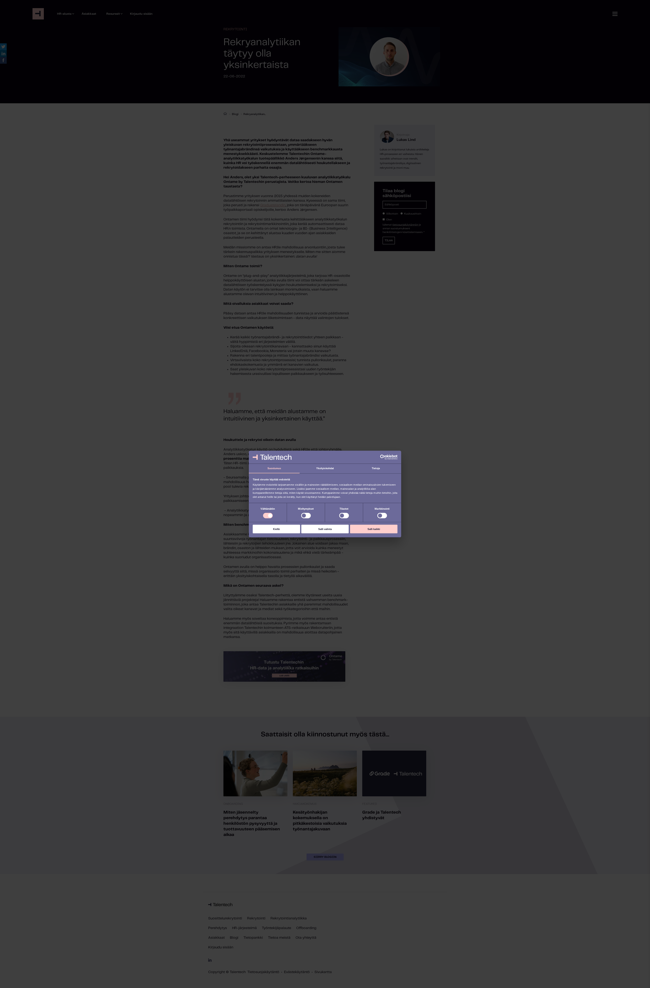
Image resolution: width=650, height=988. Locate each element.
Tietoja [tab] (376, 468)
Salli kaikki (373, 529)
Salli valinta (325, 529)
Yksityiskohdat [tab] (325, 468)
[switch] (306, 515)
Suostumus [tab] (274, 468)
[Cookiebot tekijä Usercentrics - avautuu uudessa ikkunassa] (382, 457)
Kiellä (276, 529)
